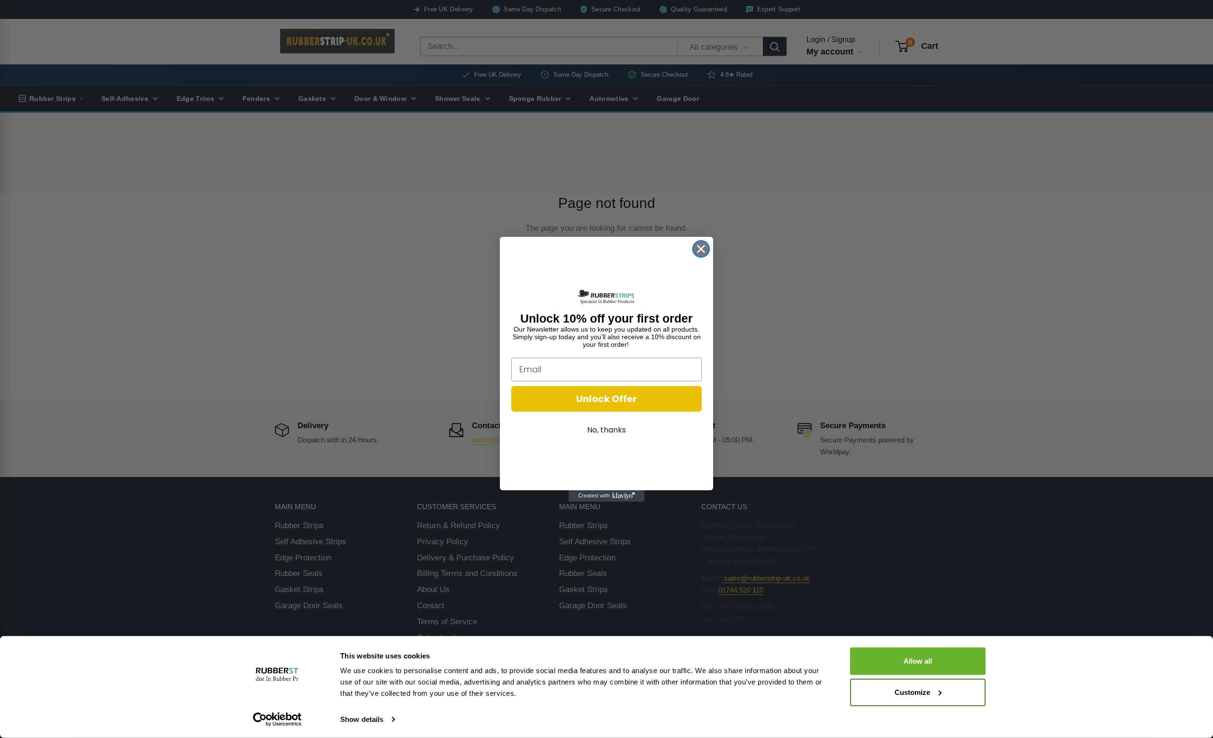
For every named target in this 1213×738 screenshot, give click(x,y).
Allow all (918, 661)
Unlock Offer (606, 398)
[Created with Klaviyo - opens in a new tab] (606, 496)
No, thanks (606, 429)
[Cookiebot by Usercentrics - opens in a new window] (277, 719)
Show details (361, 719)
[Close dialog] (701, 249)
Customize (912, 692)
